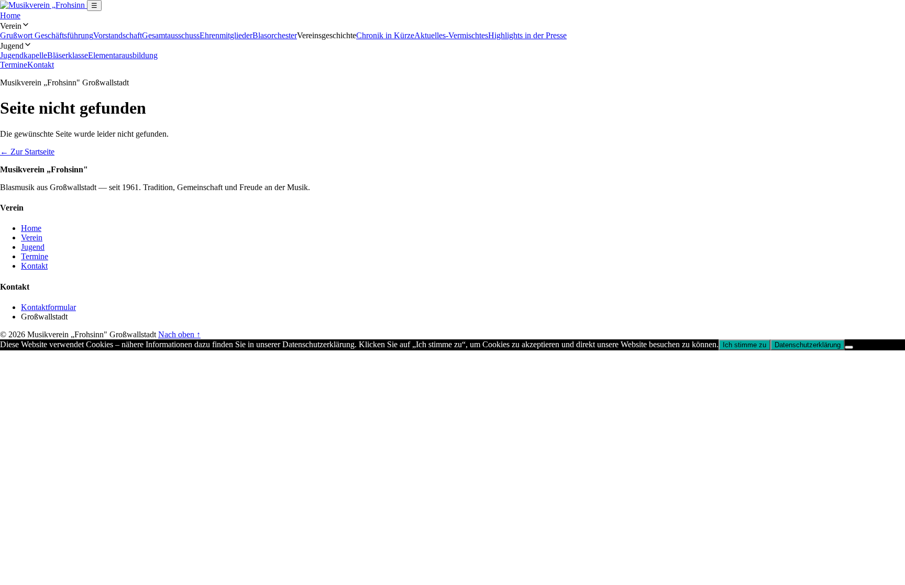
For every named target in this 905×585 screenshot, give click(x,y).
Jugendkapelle (23, 55)
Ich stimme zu (744, 345)
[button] (452, 25)
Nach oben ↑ (179, 334)
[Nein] (849, 347)
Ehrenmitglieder (226, 35)
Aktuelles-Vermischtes (451, 35)
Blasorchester (274, 35)
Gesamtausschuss (171, 35)
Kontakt (40, 64)
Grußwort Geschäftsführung (46, 35)
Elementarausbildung (123, 55)
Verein (31, 237)
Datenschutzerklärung (808, 345)
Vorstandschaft (117, 35)
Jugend (33, 246)
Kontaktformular (48, 307)
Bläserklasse (67, 55)
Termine (13, 64)
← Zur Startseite (27, 151)
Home (10, 15)
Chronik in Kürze (385, 35)
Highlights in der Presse (527, 35)
